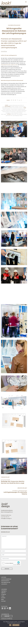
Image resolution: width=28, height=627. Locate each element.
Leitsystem (4, 584)
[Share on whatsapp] (21, 100)
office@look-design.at (6, 518)
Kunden (3, 597)
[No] (26, 623)
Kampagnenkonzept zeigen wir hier (9, 64)
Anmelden (6, 616)
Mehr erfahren (16, 625)
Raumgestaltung (5, 582)
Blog (2, 599)
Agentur (3, 592)
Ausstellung (4, 51)
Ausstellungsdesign (6, 579)
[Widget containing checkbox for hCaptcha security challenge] (11, 563)
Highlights (4, 591)
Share (8, 100)
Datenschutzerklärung (6, 618)
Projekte (3, 594)
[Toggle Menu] (26, 2)
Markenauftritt (5, 580)
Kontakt (3, 601)
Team (2, 596)
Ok (10, 625)
